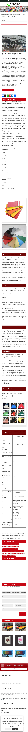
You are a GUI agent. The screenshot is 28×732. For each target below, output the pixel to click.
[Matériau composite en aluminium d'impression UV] (20, 640)
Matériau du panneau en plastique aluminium (13, 551)
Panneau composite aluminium (15, 14)
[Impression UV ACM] (20, 653)
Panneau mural (12, 555)
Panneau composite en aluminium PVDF (12, 578)
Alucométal (4, 555)
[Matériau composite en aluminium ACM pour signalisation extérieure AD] (14, 43)
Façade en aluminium (13, 553)
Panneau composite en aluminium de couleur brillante (13, 561)
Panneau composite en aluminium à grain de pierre (13, 574)
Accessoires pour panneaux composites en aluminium (11, 683)
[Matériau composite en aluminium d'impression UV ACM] (20, 626)
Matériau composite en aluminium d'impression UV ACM (20, 633)
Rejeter (8, 729)
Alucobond (22, 553)
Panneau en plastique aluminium (10, 548)
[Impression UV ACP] (8, 653)
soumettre (22, 614)
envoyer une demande (8, 90)
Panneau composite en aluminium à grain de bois (13, 571)
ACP (3, 553)
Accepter (15, 729)
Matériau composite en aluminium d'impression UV (19, 648)
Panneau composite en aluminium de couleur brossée (13, 568)
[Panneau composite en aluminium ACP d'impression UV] (8, 626)
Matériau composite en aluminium (10, 546)
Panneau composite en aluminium (10, 544)
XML (25, 726)
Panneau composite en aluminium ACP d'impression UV (7, 633)
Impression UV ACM (20, 658)
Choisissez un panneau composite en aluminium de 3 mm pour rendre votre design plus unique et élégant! (14, 694)
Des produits (6, 14)
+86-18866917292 (5, 712)
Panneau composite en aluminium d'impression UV (13, 581)
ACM (6, 553)
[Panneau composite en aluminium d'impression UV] (8, 640)
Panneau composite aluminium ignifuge (11, 577)
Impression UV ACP (7, 658)
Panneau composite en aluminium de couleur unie (13, 565)
